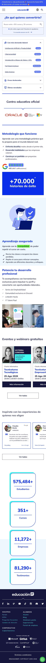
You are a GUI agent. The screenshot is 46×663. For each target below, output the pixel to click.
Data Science (10, 72)
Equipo (4, 614)
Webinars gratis (29, 620)
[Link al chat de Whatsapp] (42, 659)
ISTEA (4, 617)
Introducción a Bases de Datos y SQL (18, 60)
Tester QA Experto (39, 445)
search (41, 24)
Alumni (26, 615)
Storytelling (7, 445)
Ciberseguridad (10, 54)
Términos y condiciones (23, 655)
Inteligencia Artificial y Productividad (18, 48)
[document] (16, 437)
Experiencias (28, 623)
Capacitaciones (8, 631)
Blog (25, 617)
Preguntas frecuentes (10, 620)
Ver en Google (25, 445)
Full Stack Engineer (12, 66)
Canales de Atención (9, 622)
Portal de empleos (30, 625)
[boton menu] (4, 9)
